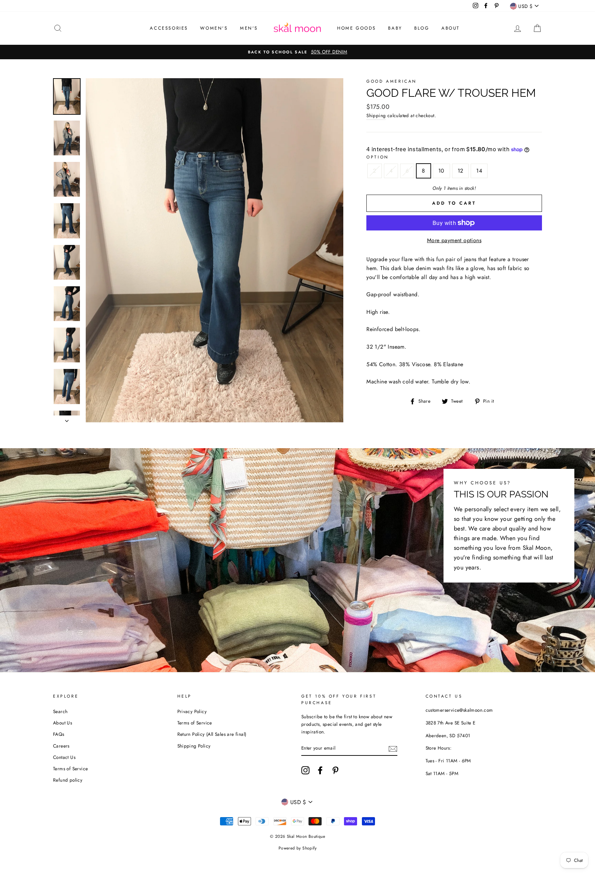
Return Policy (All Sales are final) (212, 734)
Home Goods (356, 28)
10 (441, 171)
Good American (391, 81)
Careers (61, 745)
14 (479, 171)
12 (460, 171)
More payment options (454, 240)
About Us (62, 722)
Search (60, 711)
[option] (297, 52)
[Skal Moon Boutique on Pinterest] (335, 770)
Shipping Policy (194, 745)
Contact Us (64, 757)
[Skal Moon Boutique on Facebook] (320, 770)
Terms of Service (70, 768)
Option (377, 157)
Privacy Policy (192, 711)
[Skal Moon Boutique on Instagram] (305, 770)
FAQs (58, 734)
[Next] (67, 418)
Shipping (376, 115)
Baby (395, 28)
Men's (249, 28)
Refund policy (67, 779)
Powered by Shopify (297, 848)
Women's (214, 28)
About (450, 28)
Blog (421, 28)
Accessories (169, 28)
